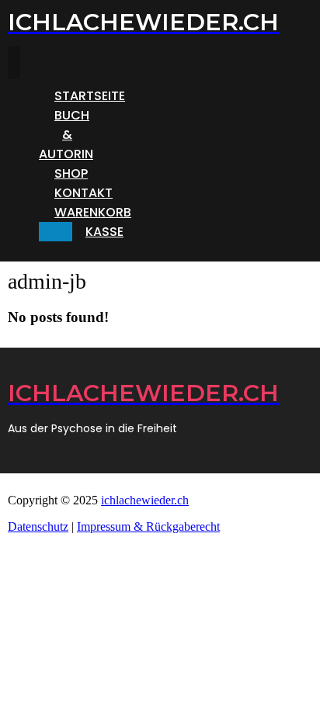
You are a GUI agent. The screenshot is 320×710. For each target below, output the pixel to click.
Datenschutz (38, 526)
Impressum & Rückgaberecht (148, 526)
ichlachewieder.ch (145, 500)
